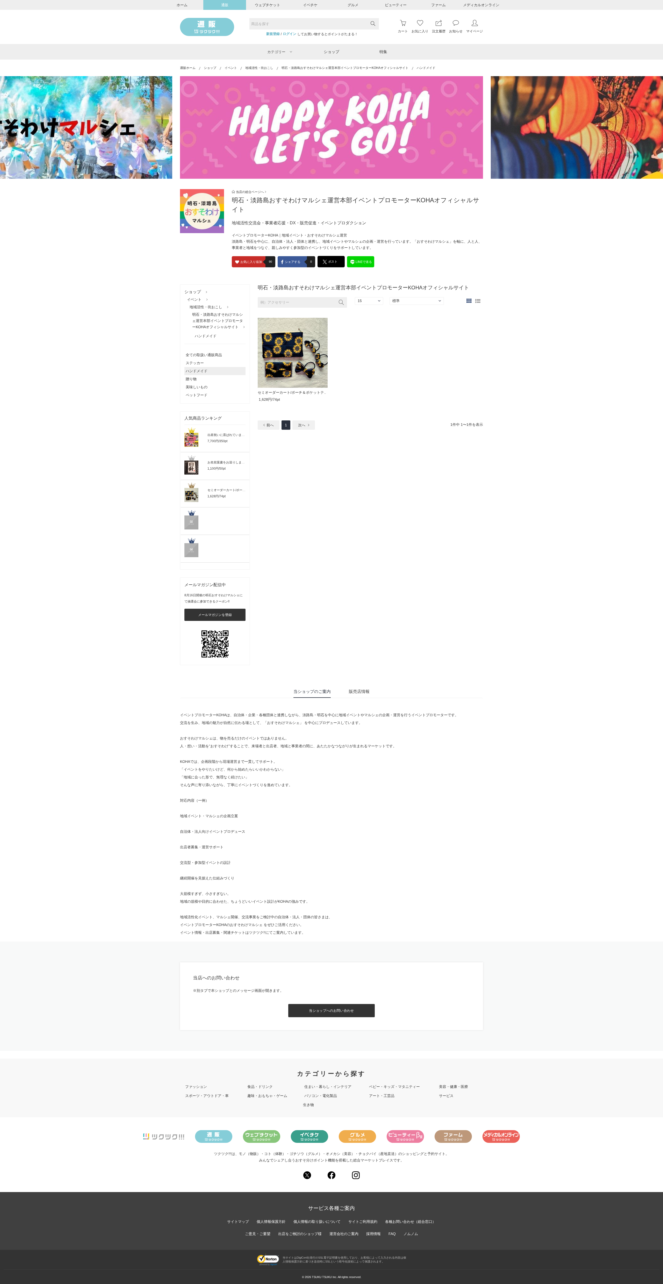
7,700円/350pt (217, 441)
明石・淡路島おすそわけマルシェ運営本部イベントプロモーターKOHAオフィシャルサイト (345, 68)
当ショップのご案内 (312, 691)
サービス (446, 1096)
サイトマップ (238, 1222)
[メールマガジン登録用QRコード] (215, 644)
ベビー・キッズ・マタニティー (394, 1087)
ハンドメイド (206, 336)
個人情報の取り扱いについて (317, 1222)
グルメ (353, 5)
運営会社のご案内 (343, 1234)
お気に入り (420, 31)
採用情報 (373, 1234)
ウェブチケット (267, 5)
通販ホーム (188, 68)
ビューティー (396, 5)
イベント (231, 68)
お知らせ (456, 31)
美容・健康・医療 (453, 1087)
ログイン (289, 34)
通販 (224, 5)
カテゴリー (276, 52)
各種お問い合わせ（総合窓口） (410, 1222)
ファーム (438, 5)
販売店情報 (359, 691)
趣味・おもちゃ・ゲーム (267, 1096)
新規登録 (273, 34)
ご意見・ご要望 (257, 1234)
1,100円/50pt (216, 468)
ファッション (196, 1087)
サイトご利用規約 (362, 1222)
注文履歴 (438, 31)
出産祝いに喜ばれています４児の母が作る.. (237, 435)
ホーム (182, 5)
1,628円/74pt (216, 496)
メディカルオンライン (481, 5)
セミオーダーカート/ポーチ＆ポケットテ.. (236, 490)
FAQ (392, 1234)
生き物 (308, 1105)
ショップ (331, 51)
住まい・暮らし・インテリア (327, 1087)
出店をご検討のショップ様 (300, 1234)
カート (403, 31)
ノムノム (410, 1234)
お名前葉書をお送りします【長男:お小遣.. (236, 462)
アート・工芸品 (381, 1096)
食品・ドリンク (260, 1087)
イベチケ (310, 5)
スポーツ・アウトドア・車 (207, 1096)
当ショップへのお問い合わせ (331, 1011)
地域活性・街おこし (259, 68)
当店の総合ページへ (250, 192)
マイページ (474, 31)
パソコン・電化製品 (320, 1096)
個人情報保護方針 (271, 1222)
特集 (383, 51)
